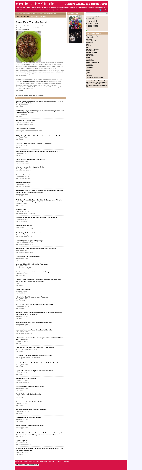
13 (91, 23)
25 (88, 27)
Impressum (51, 461)
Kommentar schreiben (30, 96)
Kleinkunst (89, 54)
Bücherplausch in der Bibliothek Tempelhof (30, 425)
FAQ (53, 9)
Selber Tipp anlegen (22, 9)
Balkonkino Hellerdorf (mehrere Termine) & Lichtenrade (34, 144)
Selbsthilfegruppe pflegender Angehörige (29, 241)
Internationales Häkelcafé (24, 225)
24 (86, 27)
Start (17, 8)
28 (93, 27)
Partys (88, 74)
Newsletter (33, 9)
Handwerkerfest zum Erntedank (26, 378)
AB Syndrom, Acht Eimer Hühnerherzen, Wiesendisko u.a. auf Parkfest (39, 136)
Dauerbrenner (100, 8)
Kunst (88, 47)
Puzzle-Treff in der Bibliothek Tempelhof (29, 394)
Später (90, 8)
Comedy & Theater (92, 52)
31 (86, 28)
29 (95, 27)
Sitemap (66, 461)
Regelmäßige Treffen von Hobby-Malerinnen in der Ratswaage (36, 248)
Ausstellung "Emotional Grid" (25, 120)
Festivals (89, 39)
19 (90, 25)
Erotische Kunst (21, 209)
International (90, 55)
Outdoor (88, 69)
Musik (88, 57)
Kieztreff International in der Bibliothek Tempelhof (32, 402)
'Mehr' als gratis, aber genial (94, 77)
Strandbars (89, 67)
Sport (88, 72)
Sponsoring (59, 9)
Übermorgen (63, 8)
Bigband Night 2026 (22, 440)
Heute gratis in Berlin (40, 8)
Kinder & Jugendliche (92, 62)
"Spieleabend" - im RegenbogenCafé (28, 256)
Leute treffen (90, 60)
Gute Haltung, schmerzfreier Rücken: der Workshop (32, 272)
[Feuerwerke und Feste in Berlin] (75, 42)
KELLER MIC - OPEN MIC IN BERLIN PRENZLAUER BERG (34, 305)
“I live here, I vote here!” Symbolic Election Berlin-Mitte (34, 355)
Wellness (89, 64)
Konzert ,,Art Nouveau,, (23, 289)
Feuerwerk (89, 42)
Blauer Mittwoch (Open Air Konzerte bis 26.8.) (30, 159)
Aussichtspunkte (91, 41)
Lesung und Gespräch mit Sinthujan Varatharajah (32, 264)
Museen (88, 46)
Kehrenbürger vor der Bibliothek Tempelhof (30, 386)
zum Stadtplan (44, 26)
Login (105, 9)
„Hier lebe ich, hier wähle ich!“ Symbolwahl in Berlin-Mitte (35, 347)
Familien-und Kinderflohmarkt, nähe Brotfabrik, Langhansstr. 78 (36, 217)
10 (86, 23)
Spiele (88, 70)
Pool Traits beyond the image (25, 128)
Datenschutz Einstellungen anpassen (27, 464)
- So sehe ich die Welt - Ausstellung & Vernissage (32, 297)
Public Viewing (90, 51)
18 (88, 25)
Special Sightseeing (92, 36)
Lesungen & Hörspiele (92, 49)
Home (17, 16)
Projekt (41, 9)
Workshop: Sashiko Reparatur (25, 175)
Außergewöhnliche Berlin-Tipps (86, 4)
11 (88, 23)
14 (93, 23)
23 (97, 25)
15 (95, 23)
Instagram (96, 10)
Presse (48, 9)
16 (97, 23)
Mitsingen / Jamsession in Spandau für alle (30, 167)
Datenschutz (59, 461)
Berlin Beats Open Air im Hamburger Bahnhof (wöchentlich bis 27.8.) (38, 151)
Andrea (21, 90)
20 (91, 25)
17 (86, 25)
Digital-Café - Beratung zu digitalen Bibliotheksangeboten (34, 371)
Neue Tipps (25, 8)
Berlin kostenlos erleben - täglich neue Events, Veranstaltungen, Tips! (36, 14)
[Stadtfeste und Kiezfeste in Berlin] (75, 28)
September (81, 8)
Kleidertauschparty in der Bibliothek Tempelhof (31, 409)
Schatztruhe (25, 29)
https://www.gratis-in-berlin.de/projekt (34, 81)
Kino (87, 44)
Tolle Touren (89, 37)
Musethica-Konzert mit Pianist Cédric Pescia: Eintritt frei (34, 322)
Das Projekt (18, 461)
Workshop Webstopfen (23, 182)
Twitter (100, 10)
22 (95, 25)
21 (93, 25)
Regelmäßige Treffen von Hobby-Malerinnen (30, 233)
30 (97, 27)
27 (91, 27)
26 (90, 27)
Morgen (53, 8)
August (72, 8)
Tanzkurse (89, 75)
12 (90, 23)
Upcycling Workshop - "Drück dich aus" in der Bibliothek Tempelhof (38, 363)
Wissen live (89, 59)
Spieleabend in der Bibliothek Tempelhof (29, 417)
